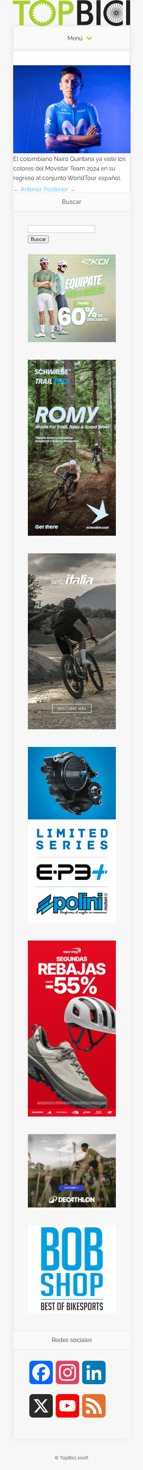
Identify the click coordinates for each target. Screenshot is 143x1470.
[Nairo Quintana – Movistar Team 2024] (72, 151)
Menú (75, 38)
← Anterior (27, 189)
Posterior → (60, 189)
